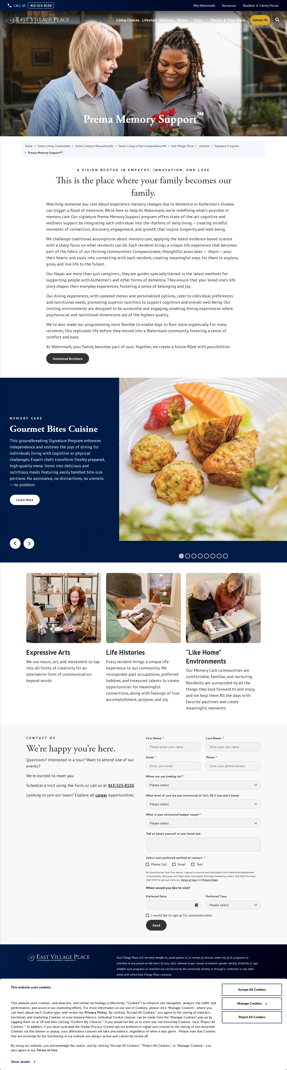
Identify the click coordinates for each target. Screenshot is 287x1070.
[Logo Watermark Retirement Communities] (38, 20)
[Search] (277, 20)
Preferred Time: (216, 896)
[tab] (181, 555)
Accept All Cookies (252, 989)
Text (199, 864)
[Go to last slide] (15, 543)
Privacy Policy (210, 879)
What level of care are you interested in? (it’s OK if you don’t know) (192, 795)
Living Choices (128, 20)
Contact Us (260, 20)
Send (156, 925)
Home (29, 146)
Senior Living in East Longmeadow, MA (142, 146)
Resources (229, 5)
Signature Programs (226, 146)
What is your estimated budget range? (173, 814)
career (101, 795)
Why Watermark (204, 5)
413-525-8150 (40, 5)
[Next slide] (28, 543)
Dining (182, 20)
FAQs (198, 20)
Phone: (211, 757)
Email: (151, 757)
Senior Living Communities (54, 146)
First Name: (155, 738)
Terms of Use (188, 879)
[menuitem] (204, 5)
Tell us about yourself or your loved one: (173, 834)
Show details (20, 1061)
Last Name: (215, 738)
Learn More (24, 500)
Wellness (166, 20)
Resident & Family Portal (261, 5)
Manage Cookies (249, 1003)
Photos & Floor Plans (228, 20)
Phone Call (159, 864)
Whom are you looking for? (165, 776)
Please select (159, 785)
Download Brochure (68, 359)
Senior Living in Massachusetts (94, 146)
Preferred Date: (156, 896)
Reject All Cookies (252, 1017)
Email (182, 864)
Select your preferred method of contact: (175, 858)
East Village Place (182, 146)
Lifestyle (149, 20)
